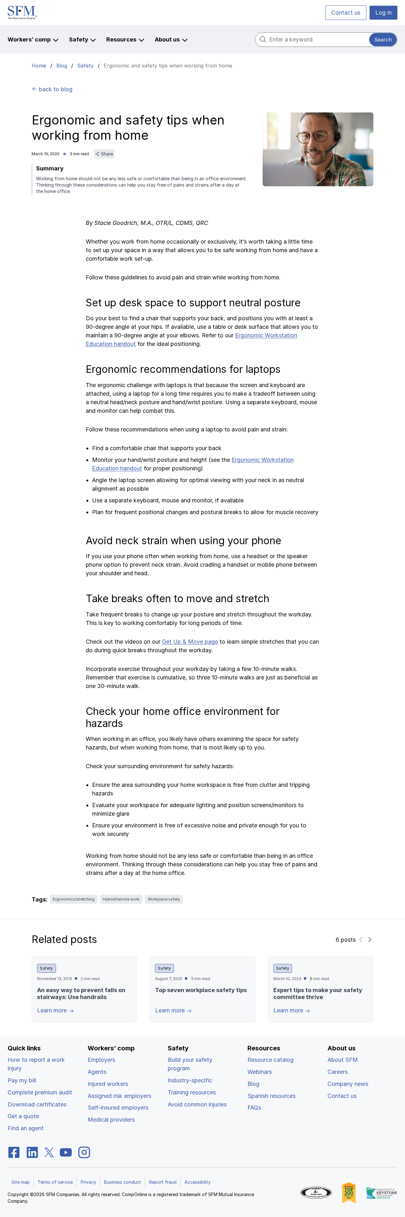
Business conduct (122, 1182)
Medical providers (111, 1119)
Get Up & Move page (190, 641)
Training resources (192, 1092)
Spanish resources (271, 1096)
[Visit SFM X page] (49, 1152)
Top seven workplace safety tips (201, 990)
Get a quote (23, 1116)
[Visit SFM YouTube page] (65, 1152)
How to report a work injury (36, 1064)
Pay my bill (22, 1080)
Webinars (259, 1071)
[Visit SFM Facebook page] (14, 1152)
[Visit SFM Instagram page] (84, 1152)
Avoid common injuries (197, 1104)
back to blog (54, 89)
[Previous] (360, 940)
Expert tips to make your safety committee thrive (317, 993)
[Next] (369, 940)
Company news (347, 1083)
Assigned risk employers (119, 1096)
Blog (61, 65)
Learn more (52, 1010)
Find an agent (26, 1128)
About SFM (342, 1059)
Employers (101, 1059)
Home (39, 65)
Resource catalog (270, 1059)
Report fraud (163, 1182)
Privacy (88, 1182)
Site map (20, 1182)
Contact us (345, 12)
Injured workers (108, 1083)
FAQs (254, 1107)
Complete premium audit (40, 1092)
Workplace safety (164, 899)
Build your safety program (190, 1064)
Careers (337, 1071)
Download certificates (37, 1104)
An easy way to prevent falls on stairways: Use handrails (81, 993)
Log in (383, 12)
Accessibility (197, 1182)
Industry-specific (190, 1080)
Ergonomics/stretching (74, 899)
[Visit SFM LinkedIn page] (32, 1152)
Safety (85, 65)
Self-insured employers (118, 1107)
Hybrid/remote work (121, 899)
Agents (97, 1071)
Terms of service (55, 1182)
